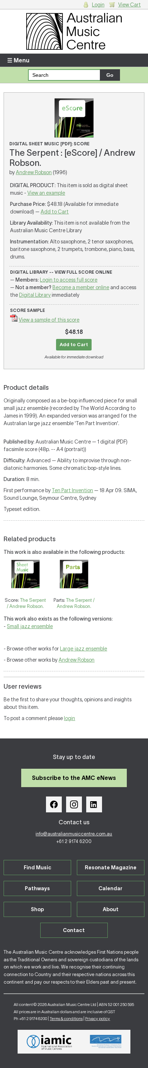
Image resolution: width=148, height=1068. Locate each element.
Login (98, 5)
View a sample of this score (49, 320)
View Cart (129, 5)
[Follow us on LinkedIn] (94, 804)
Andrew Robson (34, 172)
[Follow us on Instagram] (74, 804)
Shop (37, 909)
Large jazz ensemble (83, 649)
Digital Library (35, 295)
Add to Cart (55, 212)
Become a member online (80, 287)
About (111, 909)
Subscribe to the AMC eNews (74, 777)
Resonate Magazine (111, 867)
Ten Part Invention (72, 490)
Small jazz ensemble (30, 626)
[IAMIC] (49, 1042)
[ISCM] (106, 1042)
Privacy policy (97, 1018)
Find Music (37, 867)
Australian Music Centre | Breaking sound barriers (74, 31)
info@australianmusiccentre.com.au (74, 834)
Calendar (110, 888)
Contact (74, 930)
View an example (46, 193)
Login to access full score (68, 280)
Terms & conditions (66, 1018)
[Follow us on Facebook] (54, 804)
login (69, 718)
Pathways (37, 888)
